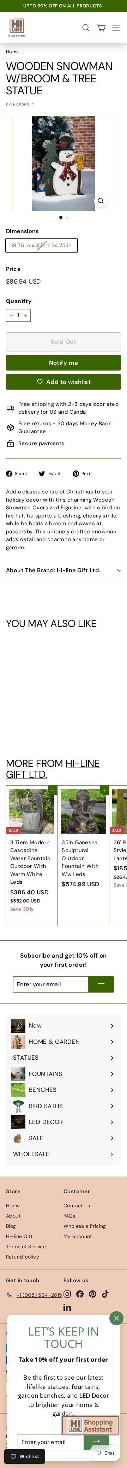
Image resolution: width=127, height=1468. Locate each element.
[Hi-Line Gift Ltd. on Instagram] (67, 1294)
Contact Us (77, 1205)
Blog (11, 1226)
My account (78, 1236)
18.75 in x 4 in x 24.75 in (41, 245)
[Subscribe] (101, 984)
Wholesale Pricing (85, 1226)
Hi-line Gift (19, 1236)
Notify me (63, 363)
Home (12, 52)
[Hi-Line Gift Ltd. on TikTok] (105, 1294)
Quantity (18, 301)
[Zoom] (100, 200)
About (13, 1216)
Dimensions (22, 231)
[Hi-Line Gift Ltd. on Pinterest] (92, 1294)
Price (13, 269)
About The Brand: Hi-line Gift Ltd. (53, 570)
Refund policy (22, 1257)
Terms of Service (26, 1246)
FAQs (69, 1216)
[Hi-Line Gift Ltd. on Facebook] (80, 1294)
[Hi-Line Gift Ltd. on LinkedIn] (67, 1307)
